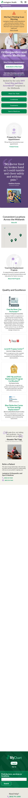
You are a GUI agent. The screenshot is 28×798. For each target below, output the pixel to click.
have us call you (19, 75)
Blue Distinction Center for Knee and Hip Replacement (14, 407)
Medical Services (6, 5)
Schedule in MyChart (14, 67)
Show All (14, 222)
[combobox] (14, 779)
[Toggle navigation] (25, 2)
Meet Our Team (14, 93)
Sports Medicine (14, 111)
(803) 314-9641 (9, 480)
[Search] (21, 2)
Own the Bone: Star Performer (14, 310)
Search (6, 783)
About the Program (14, 279)
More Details (14, 30)
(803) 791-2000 (15, 796)
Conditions (14, 99)
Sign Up (14, 766)
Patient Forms (14, 147)
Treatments (14, 105)
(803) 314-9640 (8, 75)
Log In (14, 763)
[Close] (25, 12)
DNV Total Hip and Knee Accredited (14, 83)
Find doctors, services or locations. (11, 775)
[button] (15, 240)
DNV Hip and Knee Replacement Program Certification (14, 379)
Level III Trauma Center (13, 349)
